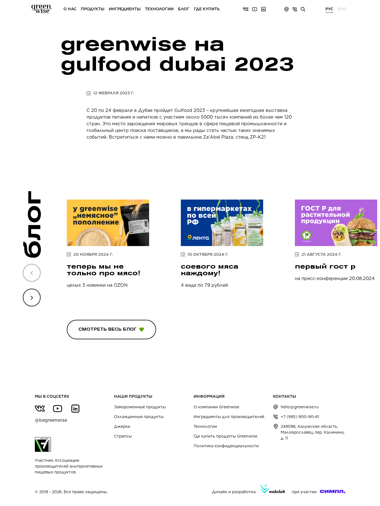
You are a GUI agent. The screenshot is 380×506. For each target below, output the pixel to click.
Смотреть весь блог (107, 329)
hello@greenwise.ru (300, 407)
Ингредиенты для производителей (229, 416)
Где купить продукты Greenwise (225, 436)
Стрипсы (123, 436)
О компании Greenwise (216, 407)
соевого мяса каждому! (209, 269)
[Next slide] (32, 297)
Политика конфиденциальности (226, 446)
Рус (329, 9)
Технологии (205, 426)
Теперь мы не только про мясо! (103, 269)
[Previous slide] (32, 273)
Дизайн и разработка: (234, 492)
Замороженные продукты (140, 407)
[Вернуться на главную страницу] (41, 9)
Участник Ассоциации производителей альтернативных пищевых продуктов (69, 466)
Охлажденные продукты (139, 416)
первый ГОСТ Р (325, 266)
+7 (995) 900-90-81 (300, 416)
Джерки (122, 426)
